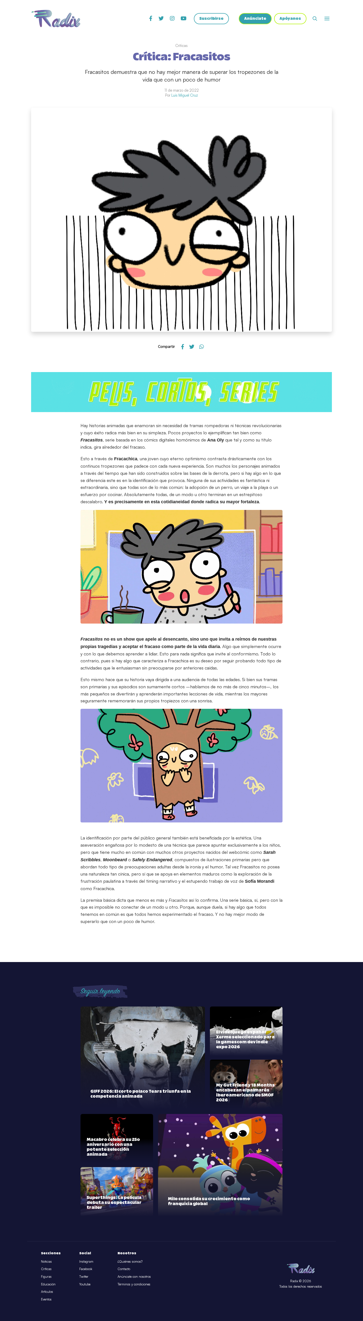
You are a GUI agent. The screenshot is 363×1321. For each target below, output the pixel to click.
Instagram (86, 1261)
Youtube (84, 1284)
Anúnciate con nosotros (134, 1277)
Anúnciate (255, 19)
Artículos (47, 1292)
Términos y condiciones (134, 1284)
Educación (48, 1284)
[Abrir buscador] (315, 18)
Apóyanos (290, 19)
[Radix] (55, 18)
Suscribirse (211, 19)
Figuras (46, 1277)
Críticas (46, 1269)
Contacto (124, 1269)
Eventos (46, 1299)
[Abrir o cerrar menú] (327, 18)
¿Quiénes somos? (130, 1261)
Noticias (46, 1261)
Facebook (85, 1269)
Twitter (83, 1277)
